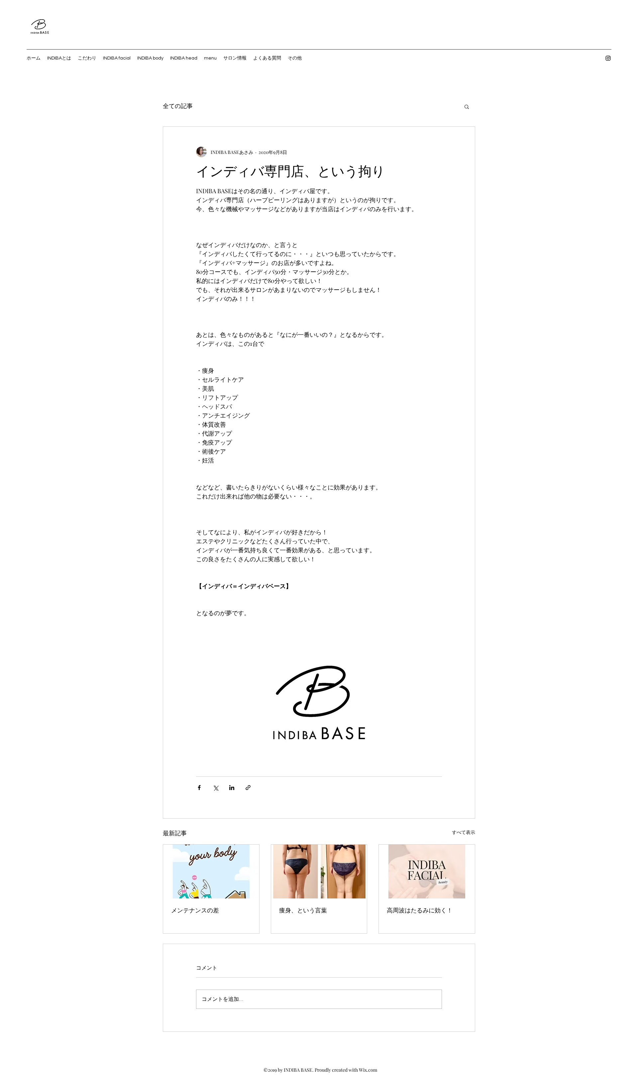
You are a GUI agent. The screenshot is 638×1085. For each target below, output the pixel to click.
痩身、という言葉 (303, 910)
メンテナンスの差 (195, 910)
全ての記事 (178, 106)
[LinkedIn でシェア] (232, 787)
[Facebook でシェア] (199, 787)
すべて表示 (463, 832)
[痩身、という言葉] (319, 871)
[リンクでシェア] (248, 787)
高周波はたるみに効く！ (420, 910)
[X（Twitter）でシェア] (215, 787)
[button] (467, 106)
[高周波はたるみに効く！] (427, 871)
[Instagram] (608, 58)
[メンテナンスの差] (211, 871)
